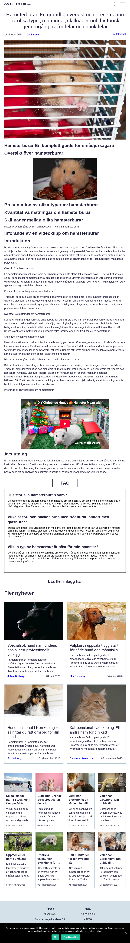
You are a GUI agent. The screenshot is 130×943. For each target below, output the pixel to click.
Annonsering (88, 913)
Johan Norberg (16, 676)
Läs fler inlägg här (65, 581)
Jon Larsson (33, 34)
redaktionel (119, 34)
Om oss (88, 918)
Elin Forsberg (77, 676)
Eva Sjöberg (14, 758)
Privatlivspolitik (70, 937)
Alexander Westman (81, 758)
